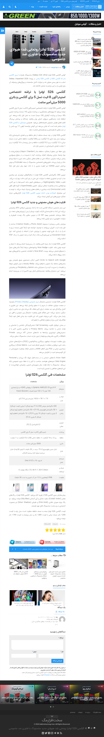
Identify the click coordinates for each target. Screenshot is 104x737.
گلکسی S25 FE (84, 1)
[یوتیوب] (52, 542)
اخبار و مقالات (79, 6)
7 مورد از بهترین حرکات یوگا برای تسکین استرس (82, 207)
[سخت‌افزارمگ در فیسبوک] (49, 733)
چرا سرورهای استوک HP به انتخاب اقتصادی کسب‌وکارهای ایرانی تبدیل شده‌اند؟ (83, 73)
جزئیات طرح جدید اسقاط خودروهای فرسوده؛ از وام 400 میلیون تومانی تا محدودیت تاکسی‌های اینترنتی (83, 42)
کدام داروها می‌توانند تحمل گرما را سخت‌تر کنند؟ (51, 604)
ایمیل (34, 652)
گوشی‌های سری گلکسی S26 (69, 1)
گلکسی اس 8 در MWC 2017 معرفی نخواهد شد (20, 572)
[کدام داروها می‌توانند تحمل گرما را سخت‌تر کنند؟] (51, 597)
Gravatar (47, 675)
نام (62, 652)
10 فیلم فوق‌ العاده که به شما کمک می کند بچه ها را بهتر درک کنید (23, 604)
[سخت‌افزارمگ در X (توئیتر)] (46, 733)
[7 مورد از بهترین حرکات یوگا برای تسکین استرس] (96, 207)
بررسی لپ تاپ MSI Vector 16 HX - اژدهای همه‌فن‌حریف (83, 136)
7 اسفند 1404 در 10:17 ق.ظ (46, 617)
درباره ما (87, 712)
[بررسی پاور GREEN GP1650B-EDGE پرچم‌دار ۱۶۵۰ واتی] (97, 53)
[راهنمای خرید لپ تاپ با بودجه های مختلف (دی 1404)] (52, 694)
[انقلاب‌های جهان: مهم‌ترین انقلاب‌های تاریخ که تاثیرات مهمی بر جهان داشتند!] (87, 167)
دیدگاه (59, 612)
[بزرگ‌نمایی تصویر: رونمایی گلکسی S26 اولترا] (63, 487)
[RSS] (61, 733)
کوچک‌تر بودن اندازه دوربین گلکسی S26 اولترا (39, 193)
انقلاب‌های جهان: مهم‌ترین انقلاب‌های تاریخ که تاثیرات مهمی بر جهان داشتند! (88, 178)
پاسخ (56, 624)
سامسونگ (55, 524)
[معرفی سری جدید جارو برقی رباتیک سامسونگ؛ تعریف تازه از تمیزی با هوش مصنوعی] (56, 564)
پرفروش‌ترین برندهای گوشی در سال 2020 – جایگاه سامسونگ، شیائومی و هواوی (38, 574)
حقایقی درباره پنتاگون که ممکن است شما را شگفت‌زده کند (82, 191)
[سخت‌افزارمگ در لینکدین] (43, 733)
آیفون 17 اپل (54, 1)
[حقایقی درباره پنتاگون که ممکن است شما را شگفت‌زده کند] (96, 191)
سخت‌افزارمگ (97, 712)
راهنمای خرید (56, 6)
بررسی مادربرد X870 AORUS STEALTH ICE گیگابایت (85, 115)
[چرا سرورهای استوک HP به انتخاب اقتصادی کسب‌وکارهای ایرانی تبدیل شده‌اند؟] (97, 73)
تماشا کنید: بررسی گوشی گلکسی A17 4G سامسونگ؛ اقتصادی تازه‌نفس (83, 126)
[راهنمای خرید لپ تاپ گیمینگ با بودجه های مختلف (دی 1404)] (17, 694)
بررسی (68, 6)
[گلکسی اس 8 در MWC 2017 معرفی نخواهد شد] (18, 564)
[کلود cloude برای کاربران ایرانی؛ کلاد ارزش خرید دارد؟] (97, 63)
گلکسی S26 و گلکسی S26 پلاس (48, 78)
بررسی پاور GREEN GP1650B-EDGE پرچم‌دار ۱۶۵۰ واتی (82, 52)
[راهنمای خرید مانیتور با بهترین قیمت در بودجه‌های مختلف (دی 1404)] (86, 694)
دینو (39, 1)
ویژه (32, 6)
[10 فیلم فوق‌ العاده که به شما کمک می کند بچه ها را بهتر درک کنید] (23, 597)
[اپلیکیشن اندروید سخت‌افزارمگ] (58, 733)
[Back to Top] (52, 716)
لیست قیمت (43, 6)
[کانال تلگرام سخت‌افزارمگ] (55, 733)
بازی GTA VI (95, 1)
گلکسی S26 (47, 524)
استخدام (72, 712)
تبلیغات (80, 712)
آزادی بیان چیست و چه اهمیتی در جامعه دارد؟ (83, 215)
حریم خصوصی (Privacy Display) (27, 301)
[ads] (52, 16)
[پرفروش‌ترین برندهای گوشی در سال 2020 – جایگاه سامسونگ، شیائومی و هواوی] (37, 564)
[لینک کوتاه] (36, 67)
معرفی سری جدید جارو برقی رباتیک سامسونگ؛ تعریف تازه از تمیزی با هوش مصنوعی (57, 574)
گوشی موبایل (81, 24)
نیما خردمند (54, 67)
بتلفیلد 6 (45, 1)
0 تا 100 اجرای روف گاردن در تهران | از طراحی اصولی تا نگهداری (81, 199)
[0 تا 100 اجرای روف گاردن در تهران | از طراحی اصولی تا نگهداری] (96, 199)
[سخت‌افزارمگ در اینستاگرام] (52, 733)
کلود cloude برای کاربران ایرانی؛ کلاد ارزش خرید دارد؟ (82, 63)
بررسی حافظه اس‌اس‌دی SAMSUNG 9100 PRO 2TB (83, 105)
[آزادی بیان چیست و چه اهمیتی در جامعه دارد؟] (96, 215)
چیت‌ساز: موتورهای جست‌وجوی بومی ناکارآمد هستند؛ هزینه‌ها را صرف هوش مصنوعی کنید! (38, 550)
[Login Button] (4, 7)
